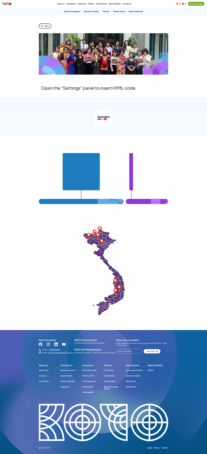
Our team (43, 376)
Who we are (44, 370)
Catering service (89, 381)
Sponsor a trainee (133, 376)
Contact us (126, 4)
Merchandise (87, 392)
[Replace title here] (103, 423)
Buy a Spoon (131, 381)
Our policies (44, 381)
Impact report (110, 381)
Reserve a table (196, 4)
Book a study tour (68, 381)
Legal (149, 448)
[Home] (8, 3)
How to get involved (134, 370)
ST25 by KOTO (88, 376)
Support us (65, 387)
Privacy (157, 448)
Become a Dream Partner (111, 388)
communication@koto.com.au (60, 352)
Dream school (66, 376)
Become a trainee (68, 370)
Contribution (109, 376)
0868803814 (54, 350)
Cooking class (88, 387)
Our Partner (109, 370)
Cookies (164, 448)
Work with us (131, 387)
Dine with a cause (89, 370)
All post (151, 370)
